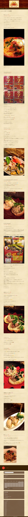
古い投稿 (5, 467)
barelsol (2, 11)
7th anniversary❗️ (7, 72)
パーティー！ (6, 337)
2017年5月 (5, 504)
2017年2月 (5, 507)
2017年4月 (5, 505)
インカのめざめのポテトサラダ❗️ (11, 179)
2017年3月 (5, 506)
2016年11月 (5, 510)
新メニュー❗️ (6, 434)
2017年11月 (5, 502)
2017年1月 (5, 508)
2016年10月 (5, 511)
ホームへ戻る (2, 8)
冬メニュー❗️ (6, 14)
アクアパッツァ (7, 128)
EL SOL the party (7, 223)
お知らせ (10, 73)
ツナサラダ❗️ (6, 348)
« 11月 (8, 488)
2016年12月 (5, 509)
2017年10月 (5, 503)
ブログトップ (6, 8)
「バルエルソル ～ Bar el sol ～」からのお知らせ (8, 516)
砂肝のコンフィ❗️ (7, 292)
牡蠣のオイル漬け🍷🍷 (8, 392)
